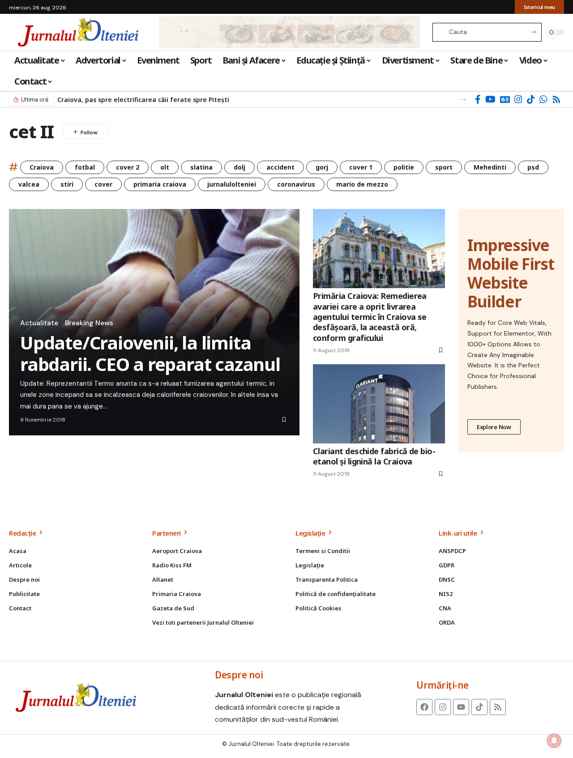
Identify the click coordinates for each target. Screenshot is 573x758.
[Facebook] (478, 99)
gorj (322, 167)
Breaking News (89, 323)
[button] (463, 99)
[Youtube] (461, 707)
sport (444, 167)
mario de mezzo (362, 184)
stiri (66, 184)
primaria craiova (159, 184)
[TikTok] (531, 99)
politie (403, 167)
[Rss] (556, 99)
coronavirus (296, 184)
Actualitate (39, 323)
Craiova (42, 167)
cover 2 (127, 167)
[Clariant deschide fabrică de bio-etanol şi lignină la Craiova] (379, 403)
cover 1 (360, 167)
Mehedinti (490, 167)
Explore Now (494, 427)
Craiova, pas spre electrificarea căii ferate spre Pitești (143, 99)
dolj (239, 167)
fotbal (85, 167)
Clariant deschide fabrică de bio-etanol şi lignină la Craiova (374, 456)
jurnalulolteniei (231, 184)
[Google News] (505, 99)
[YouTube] (490, 99)
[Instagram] (518, 99)
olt (164, 167)
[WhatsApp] (543, 99)
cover (103, 184)
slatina (201, 167)
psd (533, 167)
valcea (28, 184)
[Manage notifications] (554, 740)
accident (280, 167)
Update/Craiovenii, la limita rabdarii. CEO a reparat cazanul (150, 353)
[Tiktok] (479, 707)
